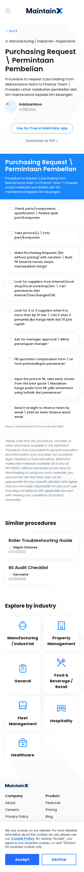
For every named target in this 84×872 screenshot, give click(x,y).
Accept (22, 859)
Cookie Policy (23, 838)
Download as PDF (40, 140)
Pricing (51, 809)
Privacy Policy (16, 816)
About (10, 802)
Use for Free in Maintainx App (42, 128)
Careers (12, 809)
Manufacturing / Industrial (31, 41)
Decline (59, 859)
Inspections (65, 41)
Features (53, 802)
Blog (49, 816)
